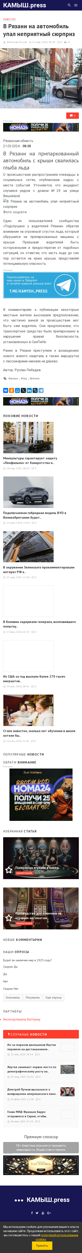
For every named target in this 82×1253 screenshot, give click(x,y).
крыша (14, 378)
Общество (9, 19)
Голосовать (13, 997)
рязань (35, 378)
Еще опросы (54, 997)
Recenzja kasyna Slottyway (21, 1019)
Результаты (33, 997)
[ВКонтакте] (5, 390)
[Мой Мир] (17, 390)
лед (24, 378)
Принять (42, 1245)
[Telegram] (41, 390)
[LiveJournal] (35, 390)
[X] (23, 390)
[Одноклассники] (11, 390)
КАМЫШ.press (24, 5)
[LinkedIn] (29, 390)
